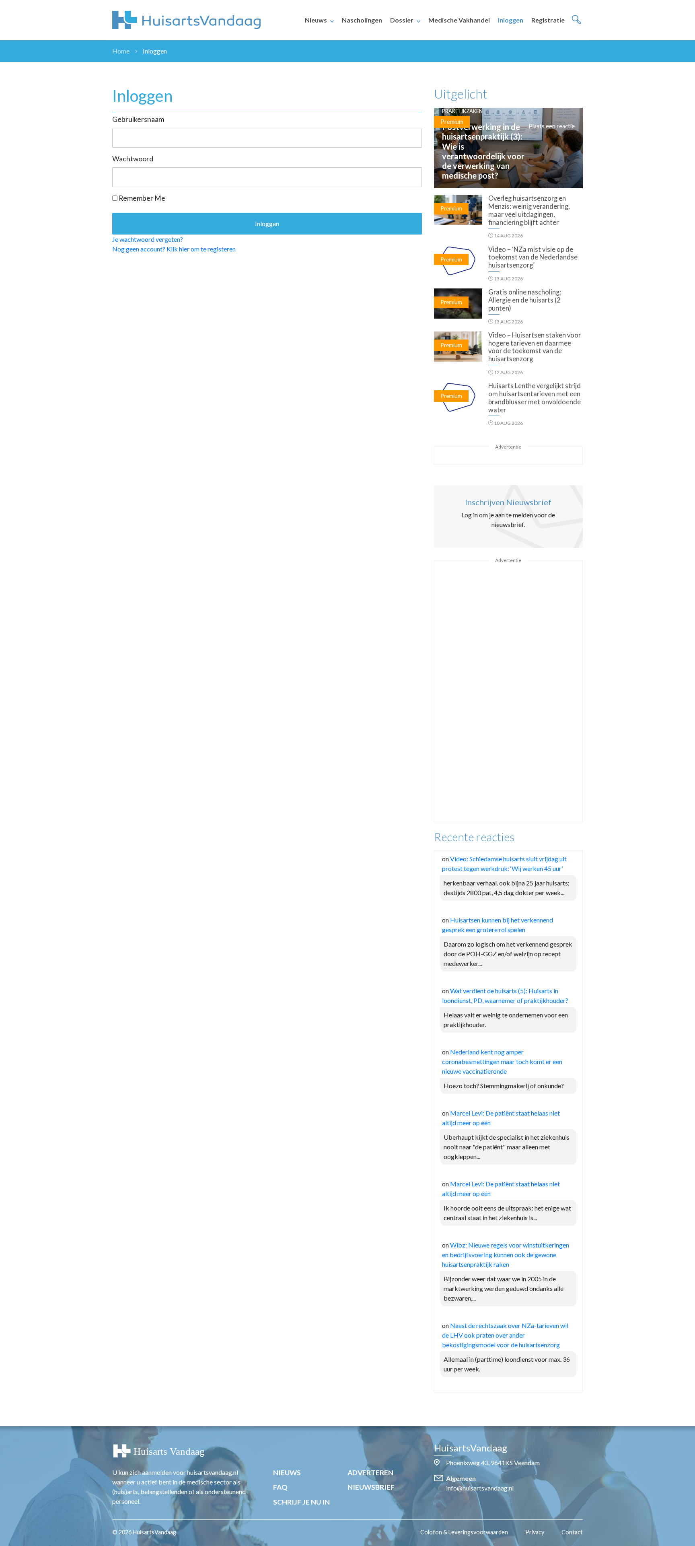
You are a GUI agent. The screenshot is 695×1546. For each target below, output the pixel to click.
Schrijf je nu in (301, 1502)
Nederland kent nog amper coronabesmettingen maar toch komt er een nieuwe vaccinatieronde (502, 1061)
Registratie (548, 20)
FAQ (280, 1487)
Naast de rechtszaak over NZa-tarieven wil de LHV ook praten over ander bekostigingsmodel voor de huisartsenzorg (505, 1335)
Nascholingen (362, 20)
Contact (572, 1532)
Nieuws (316, 20)
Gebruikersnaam (138, 119)
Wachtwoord (132, 158)
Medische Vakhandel (459, 20)
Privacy (534, 1532)
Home (121, 51)
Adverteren (370, 1472)
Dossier (401, 20)
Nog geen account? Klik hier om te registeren (174, 249)
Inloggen (510, 20)
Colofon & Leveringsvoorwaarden (464, 1532)
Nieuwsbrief (371, 1487)
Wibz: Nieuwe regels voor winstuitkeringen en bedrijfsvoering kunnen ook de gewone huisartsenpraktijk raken (505, 1254)
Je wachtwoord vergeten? (147, 239)
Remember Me (141, 198)
